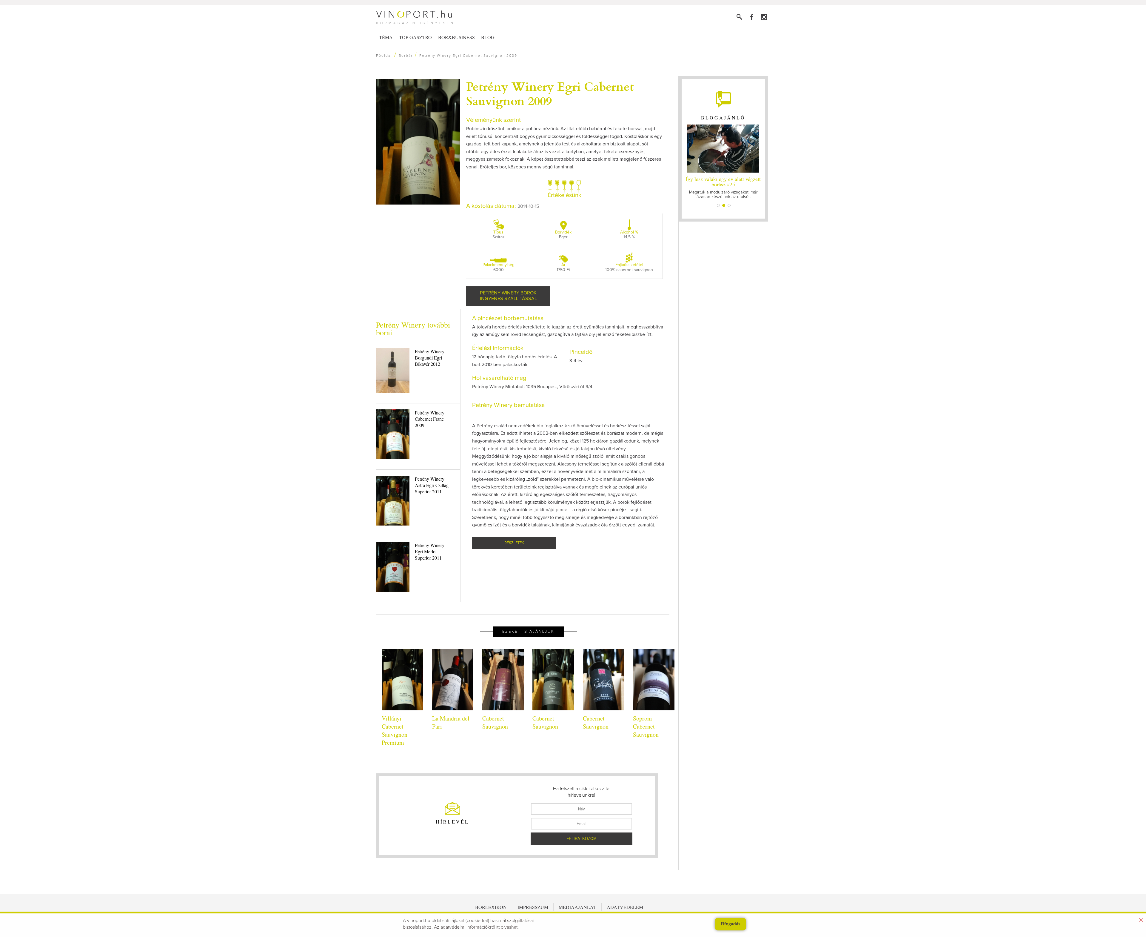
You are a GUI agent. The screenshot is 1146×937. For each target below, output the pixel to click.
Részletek (514, 543)
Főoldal (384, 56)
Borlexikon (491, 907)
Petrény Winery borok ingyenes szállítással (508, 296)
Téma (386, 37)
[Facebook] (751, 17)
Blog (488, 37)
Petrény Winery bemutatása (508, 405)
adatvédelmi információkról (467, 927)
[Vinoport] (764, 17)
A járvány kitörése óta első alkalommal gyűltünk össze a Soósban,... (723, 187)
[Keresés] (739, 17)
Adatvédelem (625, 907)
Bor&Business (456, 37)
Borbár (406, 56)
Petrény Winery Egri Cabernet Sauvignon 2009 (550, 93)
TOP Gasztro (415, 37)
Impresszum (532, 907)
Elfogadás (730, 924)
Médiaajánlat (577, 907)
